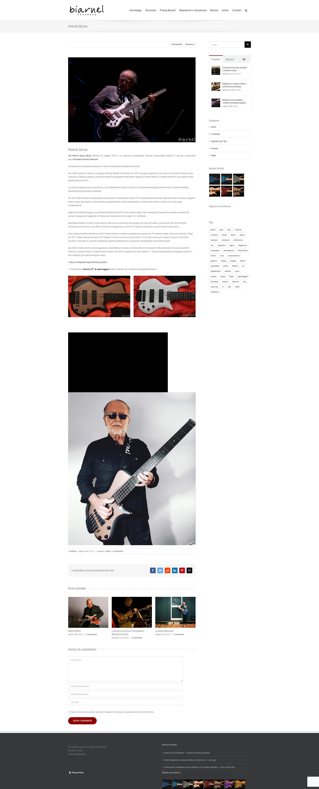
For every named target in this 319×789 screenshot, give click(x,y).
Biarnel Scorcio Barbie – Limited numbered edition (234, 101)
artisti (224, 235)
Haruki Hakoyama (165, 630)
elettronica (238, 240)
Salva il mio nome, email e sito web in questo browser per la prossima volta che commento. (112, 712)
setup (222, 276)
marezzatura (228, 250)
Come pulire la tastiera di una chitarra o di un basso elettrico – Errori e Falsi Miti (199, 767)
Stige (231, 276)
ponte (242, 260)
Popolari (215, 59)
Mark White (243, 250)
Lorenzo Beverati (121, 630)
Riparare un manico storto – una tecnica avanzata (234, 85)
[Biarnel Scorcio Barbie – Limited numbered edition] (216, 100)
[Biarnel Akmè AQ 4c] (214, 191)
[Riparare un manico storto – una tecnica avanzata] (216, 84)
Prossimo (189, 44)
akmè (213, 229)
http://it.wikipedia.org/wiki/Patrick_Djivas (87, 262)
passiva (214, 260)
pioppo (233, 260)
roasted (228, 271)
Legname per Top (218, 141)
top (244, 281)
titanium (235, 281)
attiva (233, 235)
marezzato (215, 250)
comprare (225, 240)
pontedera (215, 266)
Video (213, 155)
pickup (223, 260)
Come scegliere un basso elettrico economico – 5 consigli (190, 760)
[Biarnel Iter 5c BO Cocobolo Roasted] (226, 191)
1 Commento (134, 634)
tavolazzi (214, 281)
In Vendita (215, 134)
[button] (246, 10)
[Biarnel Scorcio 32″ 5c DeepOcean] (214, 179)
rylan (237, 271)
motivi (213, 255)
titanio (225, 281)
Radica (235, 266)
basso (242, 235)
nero (222, 255)
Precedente (177, 44)
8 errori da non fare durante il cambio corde (234, 69)
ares (229, 229)
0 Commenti (118, 551)
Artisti (108, 551)
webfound (215, 292)
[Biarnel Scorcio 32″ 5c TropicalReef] (226, 179)
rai (243, 266)
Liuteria (214, 148)
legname (221, 245)
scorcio (213, 276)
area (221, 229)
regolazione (215, 271)
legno (231, 245)
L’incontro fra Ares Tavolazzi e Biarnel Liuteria (84, 632)
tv (223, 286)
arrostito (214, 235)
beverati (214, 240)
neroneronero (234, 255)
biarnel (73, 551)
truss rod (214, 286)
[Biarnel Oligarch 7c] (238, 191)
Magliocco (242, 245)
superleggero (242, 276)
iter (212, 245)
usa (229, 286)
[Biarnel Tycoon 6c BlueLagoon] (238, 179)
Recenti (230, 59)
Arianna (238, 229)
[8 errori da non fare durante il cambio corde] (216, 67)
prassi (225, 266)
